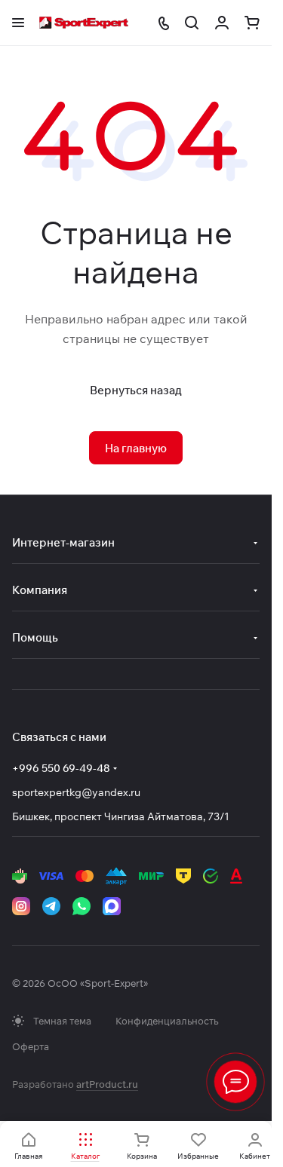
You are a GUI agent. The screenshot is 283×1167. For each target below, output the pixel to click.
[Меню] (235, 1082)
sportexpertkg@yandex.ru (76, 792)
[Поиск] (191, 22)
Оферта (30, 1046)
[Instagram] (21, 906)
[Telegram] (51, 906)
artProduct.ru (107, 1084)
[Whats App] (81, 906)
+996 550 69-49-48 (61, 768)
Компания (39, 590)
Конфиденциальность (166, 1021)
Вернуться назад (136, 390)
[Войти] (221, 22)
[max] (112, 906)
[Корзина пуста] (252, 22)
